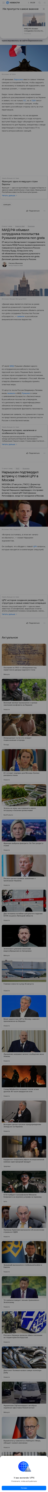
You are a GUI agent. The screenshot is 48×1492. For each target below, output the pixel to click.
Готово (24, 1488)
